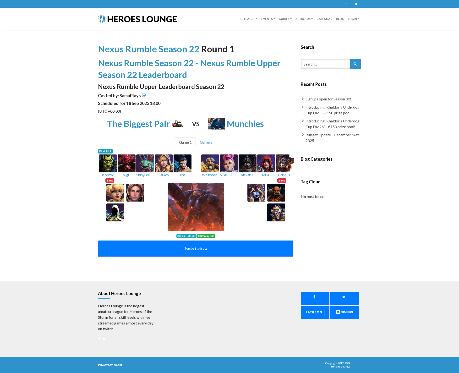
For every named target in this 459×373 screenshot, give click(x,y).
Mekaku (247, 175)
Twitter (356, 4)
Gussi (182, 175)
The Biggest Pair (138, 123)
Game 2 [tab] (206, 142)
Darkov (163, 175)
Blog (340, 19)
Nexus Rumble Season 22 (149, 48)
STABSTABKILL (232, 175)
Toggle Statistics (195, 248)
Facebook (346, 4)
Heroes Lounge (141, 19)
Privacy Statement (110, 365)
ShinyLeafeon (146, 175)
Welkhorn (209, 175)
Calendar (324, 19)
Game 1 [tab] (185, 142)
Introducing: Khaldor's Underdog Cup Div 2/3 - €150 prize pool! (333, 124)
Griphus (284, 175)
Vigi (126, 175)
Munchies (245, 123)
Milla (265, 175)
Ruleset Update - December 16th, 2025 (333, 137)
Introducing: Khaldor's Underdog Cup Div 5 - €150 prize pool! (333, 110)
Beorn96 (107, 175)
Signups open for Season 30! (328, 99)
